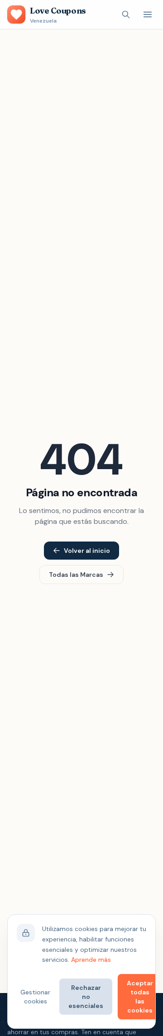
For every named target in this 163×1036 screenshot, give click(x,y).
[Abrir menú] (147, 14)
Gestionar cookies (35, 996)
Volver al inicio (87, 551)
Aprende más (91, 959)
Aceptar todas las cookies (140, 996)
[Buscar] (126, 14)
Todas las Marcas (76, 574)
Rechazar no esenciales (85, 997)
